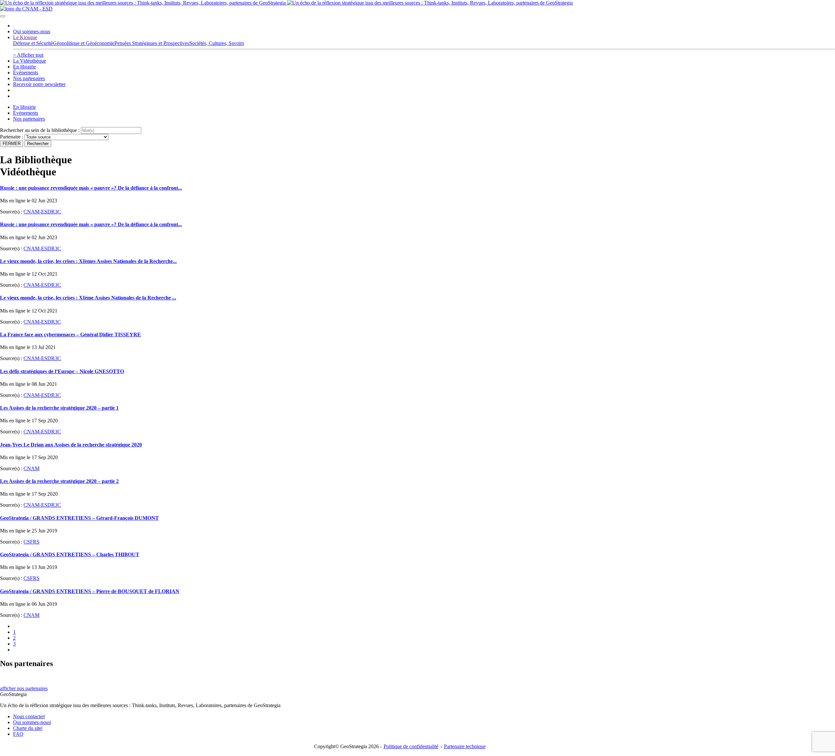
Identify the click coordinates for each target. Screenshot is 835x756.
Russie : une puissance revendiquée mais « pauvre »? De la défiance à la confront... (91, 188)
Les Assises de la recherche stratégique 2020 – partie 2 (59, 481)
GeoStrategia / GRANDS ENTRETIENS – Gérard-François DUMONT (79, 518)
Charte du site (27, 728)
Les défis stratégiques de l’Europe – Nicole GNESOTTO (62, 371)
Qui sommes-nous (31, 31)
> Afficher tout (28, 55)
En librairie (24, 66)
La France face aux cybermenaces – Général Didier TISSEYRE (70, 334)
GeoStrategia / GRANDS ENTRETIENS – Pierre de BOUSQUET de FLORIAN (89, 591)
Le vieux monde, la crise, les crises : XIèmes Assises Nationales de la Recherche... (88, 261)
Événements (25, 72)
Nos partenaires (29, 78)
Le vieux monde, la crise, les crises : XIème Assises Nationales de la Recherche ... (88, 297)
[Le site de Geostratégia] (286, 3)
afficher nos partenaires (24, 688)
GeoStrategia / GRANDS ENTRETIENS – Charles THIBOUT (69, 554)
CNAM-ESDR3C (42, 211)
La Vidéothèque (29, 61)
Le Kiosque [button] (25, 37)
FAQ (18, 734)
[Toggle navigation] (2, 16)
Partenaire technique (478, 746)
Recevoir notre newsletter (39, 84)
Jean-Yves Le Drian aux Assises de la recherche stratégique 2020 (71, 444)
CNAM (31, 468)
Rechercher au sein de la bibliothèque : (40, 130)
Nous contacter (28, 716)
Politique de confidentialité (411, 746)
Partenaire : (12, 136)
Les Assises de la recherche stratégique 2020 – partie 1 (59, 408)
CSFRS (31, 542)
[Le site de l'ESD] (26, 8)
